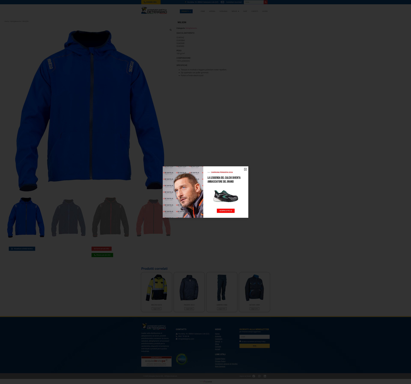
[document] (205, 192)
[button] (245, 169)
